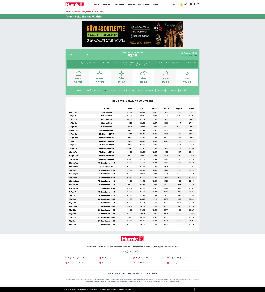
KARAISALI (112, 90)
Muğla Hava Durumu (109, 258)
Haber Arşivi (174, 263)
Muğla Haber (143, 4)
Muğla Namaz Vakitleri (143, 258)
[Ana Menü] (197, 4)
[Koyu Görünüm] (194, 4)
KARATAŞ (122, 90)
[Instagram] (132, 251)
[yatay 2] (132, 34)
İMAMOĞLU (183, 90)
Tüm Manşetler (107, 263)
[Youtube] (136, 251)
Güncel (96, 4)
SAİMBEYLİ (149, 90)
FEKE (104, 90)
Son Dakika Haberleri (143, 263)
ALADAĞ (88, 90)
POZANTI (140, 90)
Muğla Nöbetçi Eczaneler (76, 258)
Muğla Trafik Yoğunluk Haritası (180, 258)
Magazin (131, 4)
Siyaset (156, 4)
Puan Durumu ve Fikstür (75, 263)
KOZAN (131, 90)
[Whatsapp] (140, 251)
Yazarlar (106, 4)
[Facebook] (125, 251)
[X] (129, 251)
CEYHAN (97, 90)
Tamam (198, 289)
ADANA (79, 90)
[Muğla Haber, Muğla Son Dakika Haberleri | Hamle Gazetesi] (75, 4)
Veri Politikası (138, 289)
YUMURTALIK (172, 90)
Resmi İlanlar (118, 4)
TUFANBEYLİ (161, 90)
